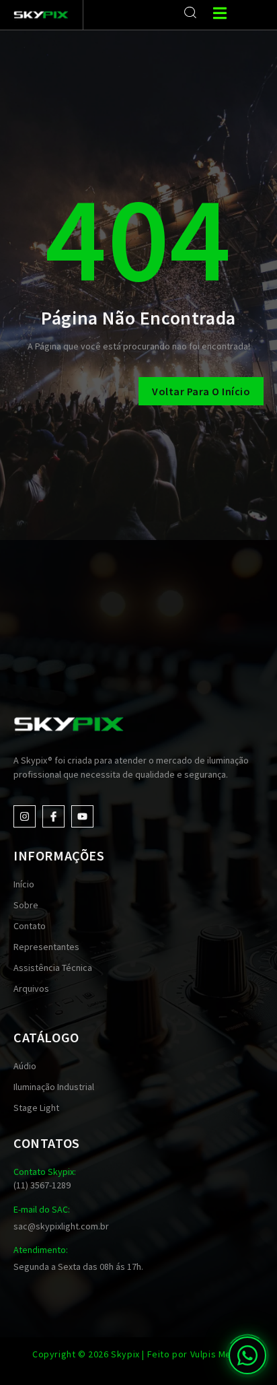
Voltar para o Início (201, 391)
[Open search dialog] (190, 12)
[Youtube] (82, 816)
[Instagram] (24, 816)
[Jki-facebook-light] (53, 816)
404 (138, 238)
